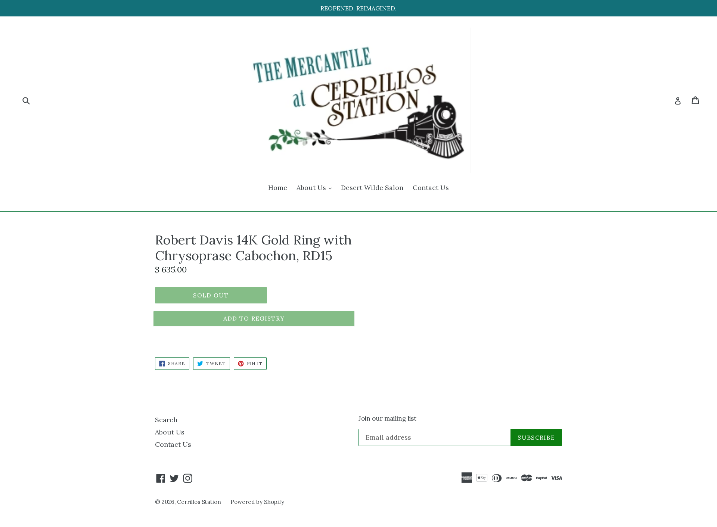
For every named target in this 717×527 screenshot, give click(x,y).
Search (166, 419)
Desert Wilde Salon (372, 187)
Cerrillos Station (199, 501)
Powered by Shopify (257, 501)
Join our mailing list (387, 418)
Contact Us (431, 187)
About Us (316, 187)
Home (277, 187)
